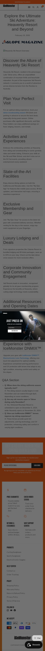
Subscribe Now (15, 331)
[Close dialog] (1, 312)
